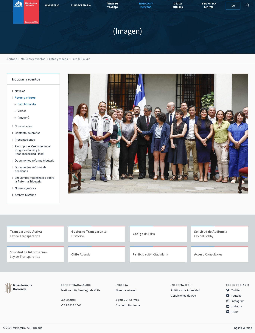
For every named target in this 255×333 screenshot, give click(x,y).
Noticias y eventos (33, 59)
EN (233, 5)
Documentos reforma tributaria (34, 160)
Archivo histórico (25, 195)
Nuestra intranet (126, 290)
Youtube (236, 295)
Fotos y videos (58, 59)
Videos (22, 111)
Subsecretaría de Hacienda (80, 5)
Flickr (234, 312)
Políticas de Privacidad (185, 290)
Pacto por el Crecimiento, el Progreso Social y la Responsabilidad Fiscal (33, 150)
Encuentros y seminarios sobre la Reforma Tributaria (34, 179)
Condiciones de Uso (183, 295)
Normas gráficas (25, 188)
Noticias (20, 91)
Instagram (237, 301)
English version (242, 328)
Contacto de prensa (27, 133)
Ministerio (52, 5)
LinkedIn (236, 306)
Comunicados (23, 126)
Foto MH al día (81, 59)
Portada (12, 59)
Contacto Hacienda (128, 305)
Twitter (236, 290)
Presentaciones (25, 139)
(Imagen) (23, 117)
